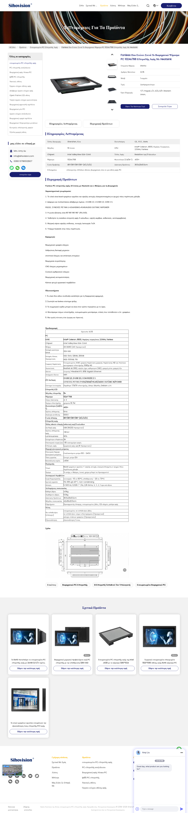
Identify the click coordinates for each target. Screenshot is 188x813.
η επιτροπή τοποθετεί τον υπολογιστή (112, 584)
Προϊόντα (104, 5)
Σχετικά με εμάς (92, 5)
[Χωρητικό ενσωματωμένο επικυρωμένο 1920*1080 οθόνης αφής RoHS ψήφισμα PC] (159, 636)
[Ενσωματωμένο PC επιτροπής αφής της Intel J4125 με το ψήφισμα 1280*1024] (116, 636)
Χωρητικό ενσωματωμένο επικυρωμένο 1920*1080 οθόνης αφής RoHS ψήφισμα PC (159, 661)
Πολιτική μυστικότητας (13, 808)
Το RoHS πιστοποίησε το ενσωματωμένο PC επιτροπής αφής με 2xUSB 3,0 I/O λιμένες (28, 661)
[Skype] (23, 167)
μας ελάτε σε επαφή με (133, 5)
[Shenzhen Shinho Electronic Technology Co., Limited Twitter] (10, 776)
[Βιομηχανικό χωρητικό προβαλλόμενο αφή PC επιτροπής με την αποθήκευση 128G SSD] (72, 636)
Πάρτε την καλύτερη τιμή (135, 106)
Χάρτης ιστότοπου (28, 808)
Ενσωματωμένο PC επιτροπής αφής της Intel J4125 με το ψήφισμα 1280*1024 (116, 661)
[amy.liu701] (17, 781)
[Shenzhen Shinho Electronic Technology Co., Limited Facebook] (17, 776)
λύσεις (113, 5)
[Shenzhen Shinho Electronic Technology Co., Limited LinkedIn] (23, 776)
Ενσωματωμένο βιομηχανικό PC (151, 584)
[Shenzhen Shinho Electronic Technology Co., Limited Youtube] (30, 776)
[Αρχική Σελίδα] (22, 763)
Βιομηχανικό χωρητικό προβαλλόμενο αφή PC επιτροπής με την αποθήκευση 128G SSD (72, 661)
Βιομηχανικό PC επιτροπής (74, 584)
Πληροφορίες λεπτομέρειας (63, 123)
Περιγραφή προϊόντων (101, 123)
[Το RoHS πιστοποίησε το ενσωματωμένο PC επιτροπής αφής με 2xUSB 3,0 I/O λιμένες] (28, 636)
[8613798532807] (37, 776)
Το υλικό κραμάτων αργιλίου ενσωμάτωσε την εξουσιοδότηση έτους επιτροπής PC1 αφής (28, 724)
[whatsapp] (11, 167)
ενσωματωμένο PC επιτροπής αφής (44, 47)
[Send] (182, 809)
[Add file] (137, 809)
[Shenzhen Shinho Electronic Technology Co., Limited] (20, 5)
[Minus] (181, 752)
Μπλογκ (121, 5)
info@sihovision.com (24, 156)
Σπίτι (81, 5)
